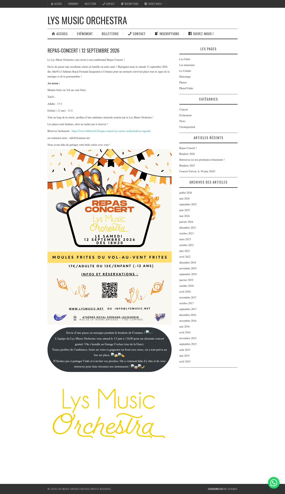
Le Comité (185, 71)
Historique (185, 76)
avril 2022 (185, 256)
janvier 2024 (186, 222)
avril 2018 (185, 291)
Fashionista (215, 489)
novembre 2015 (187, 338)
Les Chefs (184, 59)
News (182, 121)
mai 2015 (184, 355)
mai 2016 (184, 326)
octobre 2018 (186, 286)
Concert (183, 109)
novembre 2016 (187, 320)
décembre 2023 (187, 227)
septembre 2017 (188, 309)
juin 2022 (184, 251)
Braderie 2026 (187, 154)
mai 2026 (184, 198)
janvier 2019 (186, 280)
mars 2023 (185, 239)
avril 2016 (185, 332)
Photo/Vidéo (186, 88)
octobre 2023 (186, 233)
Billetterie (90, 4)
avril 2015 (185, 361)
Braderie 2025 (187, 165)
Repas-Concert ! (188, 148)
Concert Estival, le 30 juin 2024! (197, 171)
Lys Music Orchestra (87, 20)
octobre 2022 (186, 245)
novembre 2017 (187, 297)
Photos (183, 82)
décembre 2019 (187, 262)
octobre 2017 (186, 303)
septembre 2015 (188, 344)
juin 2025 (184, 210)
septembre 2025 (188, 204)
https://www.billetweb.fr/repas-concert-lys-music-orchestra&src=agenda (111, 131)
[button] (274, 483)
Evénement (73, 4)
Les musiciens (187, 65)
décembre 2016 (187, 315)
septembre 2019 (188, 274)
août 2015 (184, 350)
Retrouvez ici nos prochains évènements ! (202, 159)
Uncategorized (187, 127)
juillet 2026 (185, 192)
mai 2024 (184, 216)
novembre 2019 (187, 268)
